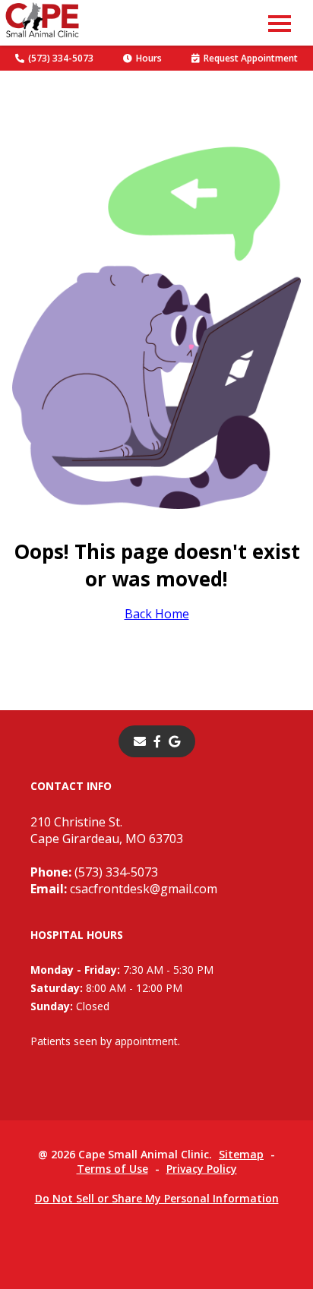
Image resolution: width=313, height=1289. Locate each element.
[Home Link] (42, 23)
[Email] (140, 741)
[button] (279, 22)
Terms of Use (112, 1168)
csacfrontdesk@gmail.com (123, 888)
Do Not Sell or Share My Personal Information (157, 1198)
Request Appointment (251, 58)
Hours (149, 58)
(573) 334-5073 (60, 58)
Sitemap (241, 1154)
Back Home (157, 613)
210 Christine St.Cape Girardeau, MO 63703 (106, 830)
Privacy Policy (201, 1168)
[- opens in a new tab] (157, 741)
